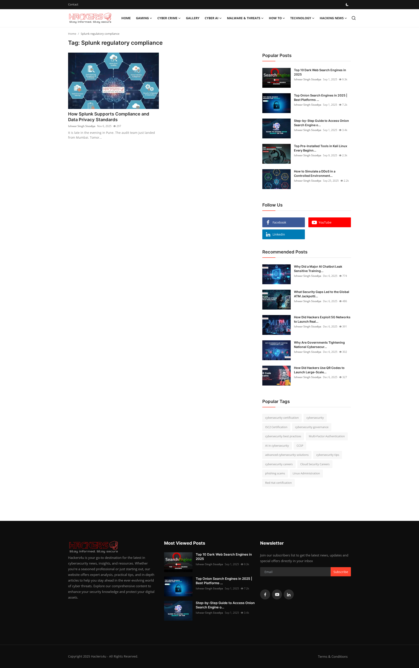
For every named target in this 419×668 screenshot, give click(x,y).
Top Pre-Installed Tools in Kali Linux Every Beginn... (320, 148)
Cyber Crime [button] (167, 18)
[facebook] (265, 594)
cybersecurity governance (311, 427)
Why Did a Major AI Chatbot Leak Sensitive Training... (318, 269)
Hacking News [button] (332, 18)
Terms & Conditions (333, 656)
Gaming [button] (142, 18)
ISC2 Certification (276, 427)
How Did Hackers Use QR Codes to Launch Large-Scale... (319, 370)
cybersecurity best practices (283, 436)
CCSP (300, 446)
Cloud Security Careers (315, 464)
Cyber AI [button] (211, 18)
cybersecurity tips (327, 455)
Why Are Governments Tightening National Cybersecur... (319, 345)
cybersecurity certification (282, 418)
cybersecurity (315, 418)
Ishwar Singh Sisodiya (81, 126)
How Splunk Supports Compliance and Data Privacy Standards (108, 116)
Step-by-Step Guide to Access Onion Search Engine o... (321, 123)
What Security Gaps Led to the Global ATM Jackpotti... (321, 294)
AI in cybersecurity (277, 446)
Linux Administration (306, 473)
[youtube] (277, 594)
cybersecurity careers (279, 464)
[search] (354, 18)
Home (126, 18)
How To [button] (275, 18)
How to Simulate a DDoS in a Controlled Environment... (314, 173)
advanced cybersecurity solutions (287, 455)
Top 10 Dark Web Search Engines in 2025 (320, 72)
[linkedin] (289, 594)
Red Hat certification (278, 483)
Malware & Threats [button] (243, 18)
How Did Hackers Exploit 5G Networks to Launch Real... (322, 319)
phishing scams (275, 473)
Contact (73, 4)
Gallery (192, 18)
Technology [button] (300, 18)
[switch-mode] (347, 4)
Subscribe (340, 572)
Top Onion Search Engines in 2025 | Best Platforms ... (320, 97)
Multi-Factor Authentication (327, 436)
